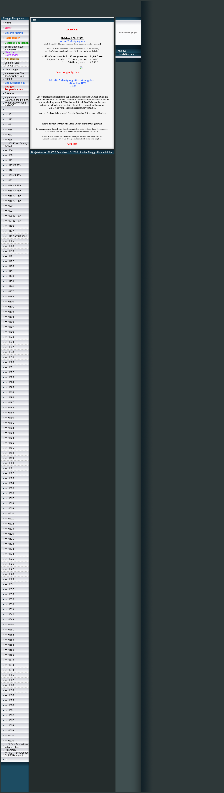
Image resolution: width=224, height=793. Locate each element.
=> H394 (9, 382)
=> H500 (9, 463)
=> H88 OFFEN (13, 195)
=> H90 (8, 205)
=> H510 (9, 513)
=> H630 (9, 740)
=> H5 (8, 114)
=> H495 (9, 443)
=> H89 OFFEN (13, 200)
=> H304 (9, 316)
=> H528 (9, 574)
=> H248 (9, 276)
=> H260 (9, 286)
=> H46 (8, 139)
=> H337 (9, 347)
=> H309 (9, 332)
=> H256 (9, 281)
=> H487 (9, 402)
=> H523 (9, 549)
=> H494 (9, 438)
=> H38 (8, 129)
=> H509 (9, 508)
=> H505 (9, 488)
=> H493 (9, 433)
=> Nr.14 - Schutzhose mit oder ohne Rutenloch (16, 747)
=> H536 (9, 604)
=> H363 (9, 362)
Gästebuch (10, 93)
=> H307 (9, 327)
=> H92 (8, 210)
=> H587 (9, 680)
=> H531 (9, 584)
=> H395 (9, 387)
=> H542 (9, 614)
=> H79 (8, 170)
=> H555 (9, 649)
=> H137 (9, 231)
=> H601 (9, 710)
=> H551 (9, 629)
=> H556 (9, 655)
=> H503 (9, 478)
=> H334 (9, 342)
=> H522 (9, 544)
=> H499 (9, 458)
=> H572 (9, 660)
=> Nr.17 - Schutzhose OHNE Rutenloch (16, 754)
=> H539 (9, 609)
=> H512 (9, 523)
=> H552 (9, 634)
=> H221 (9, 256)
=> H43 (8, 134)
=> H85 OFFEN (13, 190)
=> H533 (9, 594)
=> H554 (9, 644)
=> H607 (9, 720)
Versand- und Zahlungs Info (12, 64)
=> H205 (9, 241)
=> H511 (9, 518)
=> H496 (9, 448)
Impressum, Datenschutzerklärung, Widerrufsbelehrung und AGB (17, 101)
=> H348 (9, 352)
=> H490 (9, 417)
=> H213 (9, 251)
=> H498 (9, 453)
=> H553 (9, 639)
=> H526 (9, 564)
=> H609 (9, 730)
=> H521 (9, 538)
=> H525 (9, 559)
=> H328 (9, 337)
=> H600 (9, 705)
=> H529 (9, 579)
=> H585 (9, 675)
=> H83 (8, 180)
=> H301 (9, 306)
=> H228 (9, 266)
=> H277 (9, 291)
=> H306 (9, 322)
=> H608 (9, 725)
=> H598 (9, 695)
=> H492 (9, 427)
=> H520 (9, 533)
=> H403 (9, 392)
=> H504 (9, 483)
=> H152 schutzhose (16, 236)
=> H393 (9, 377)
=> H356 (9, 357)
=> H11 (8, 119)
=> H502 (9, 473)
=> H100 (9, 226)
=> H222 (9, 261)
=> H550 (9, 624)
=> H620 (9, 735)
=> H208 (9, 246)
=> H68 (8, 155)
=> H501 (9, 468)
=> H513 (9, 528)
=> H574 (9, 670)
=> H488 (9, 407)
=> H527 (9, 569)
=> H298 (9, 296)
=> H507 (9, 498)
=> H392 (9, 372)
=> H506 (9, 493)
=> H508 (9, 503)
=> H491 (9, 422)
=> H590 (9, 690)
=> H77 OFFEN (13, 165)
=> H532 (9, 589)
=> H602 (9, 715)
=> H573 (9, 665)
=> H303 (9, 311)
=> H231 (9, 271)
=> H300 (9, 301)
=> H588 (9, 685)
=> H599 (9, 700)
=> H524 (9, 554)
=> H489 (9, 412)
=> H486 (9, 397)
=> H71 (8, 160)
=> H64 (8, 150)
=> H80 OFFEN (13, 175)
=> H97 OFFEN (13, 221)
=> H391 (9, 367)
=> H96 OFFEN (13, 216)
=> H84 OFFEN (13, 185)
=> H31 (8, 124)
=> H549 (9, 619)
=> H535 (9, 599)
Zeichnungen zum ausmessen (14, 48)
